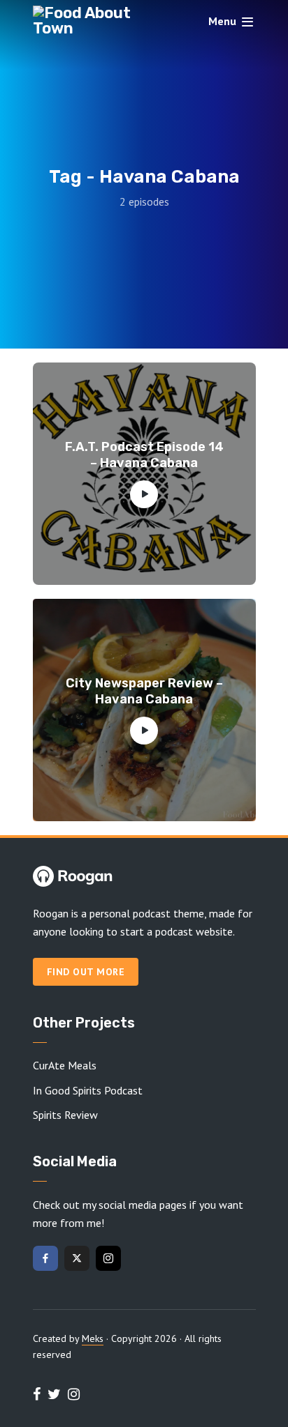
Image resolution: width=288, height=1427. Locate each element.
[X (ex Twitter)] (76, 1258)
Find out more (86, 972)
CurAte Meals (64, 1065)
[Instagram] (108, 1258)
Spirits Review (65, 1115)
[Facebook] (45, 1258)
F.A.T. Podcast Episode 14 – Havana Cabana (144, 455)
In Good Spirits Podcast (88, 1090)
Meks (92, 1338)
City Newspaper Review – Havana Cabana (144, 691)
